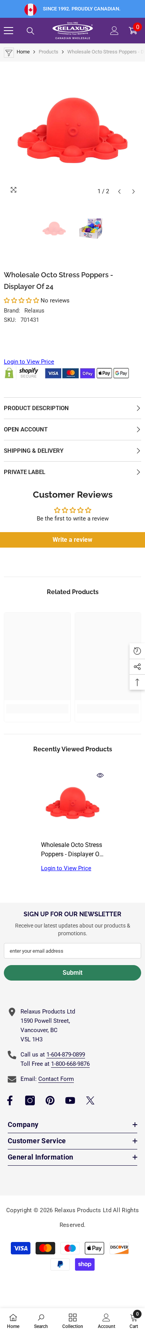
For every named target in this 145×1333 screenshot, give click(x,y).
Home (23, 52)
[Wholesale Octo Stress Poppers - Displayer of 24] (72, 803)
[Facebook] (10, 1100)
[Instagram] (30, 1100)
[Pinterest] (50, 1100)
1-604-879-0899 (65, 1054)
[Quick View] (100, 775)
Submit (72, 972)
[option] (72, 130)
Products (48, 52)
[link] (37, 708)
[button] (119, 191)
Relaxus (34, 310)
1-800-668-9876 (70, 1063)
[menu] (8, 30)
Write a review (72, 539)
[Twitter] (90, 1100)
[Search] (30, 31)
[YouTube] (70, 1100)
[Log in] (114, 30)
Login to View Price (29, 361)
